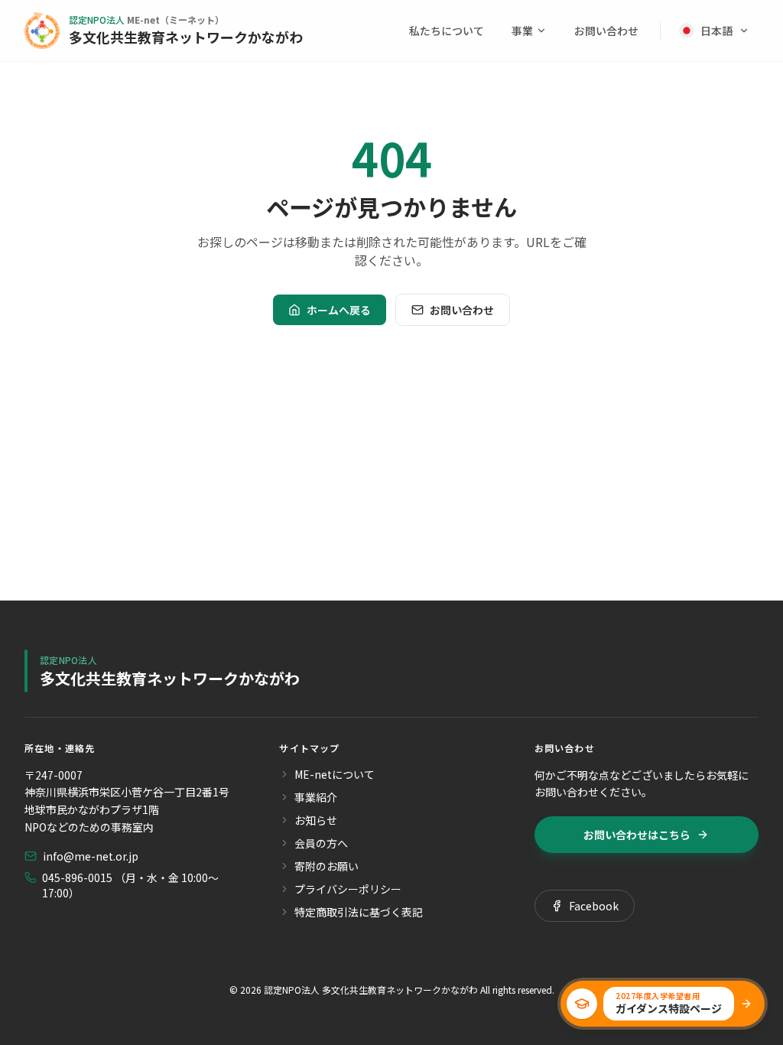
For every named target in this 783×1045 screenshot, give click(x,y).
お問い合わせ (606, 30)
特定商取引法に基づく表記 (358, 912)
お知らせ (315, 820)
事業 (522, 30)
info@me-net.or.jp (90, 856)
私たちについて (446, 30)
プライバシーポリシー (347, 889)
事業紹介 (315, 797)
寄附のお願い (326, 866)
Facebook (594, 905)
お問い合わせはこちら (636, 834)
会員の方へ (321, 843)
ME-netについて (334, 774)
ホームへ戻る (339, 309)
